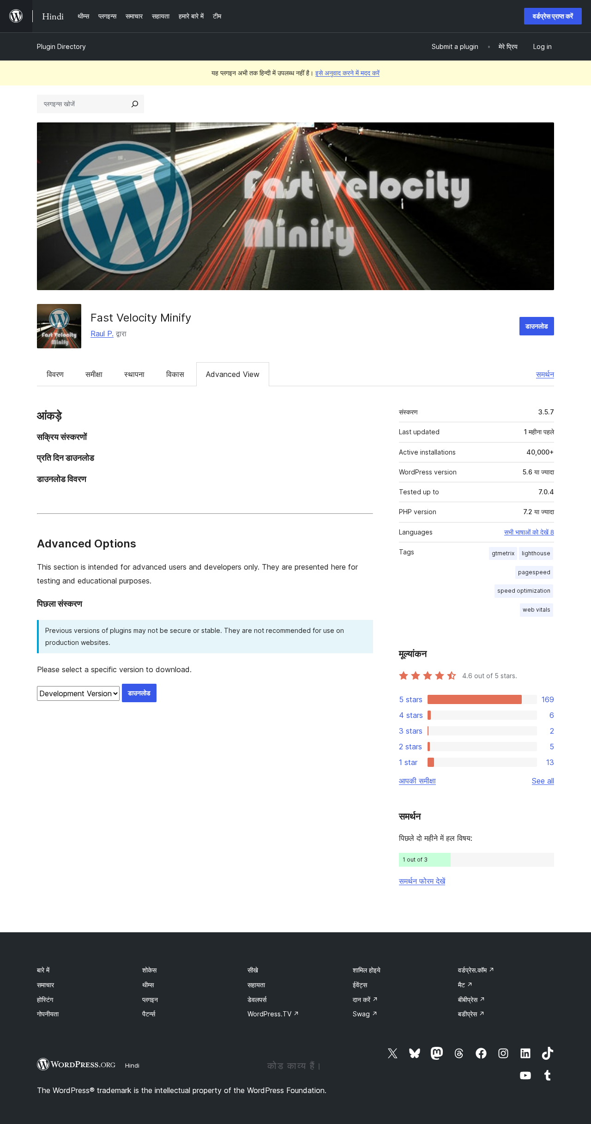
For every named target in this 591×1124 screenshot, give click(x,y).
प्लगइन (150, 999)
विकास (175, 374)
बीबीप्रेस (471, 999)
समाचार (45, 985)
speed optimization (523, 590)
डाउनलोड (536, 326)
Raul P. (102, 333)
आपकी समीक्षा (417, 780)
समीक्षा (94, 374)
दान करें (365, 999)
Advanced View (232, 374)
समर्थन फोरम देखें (422, 881)
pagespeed (534, 572)
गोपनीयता (48, 1014)
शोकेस (149, 970)
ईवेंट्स (360, 985)
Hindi (132, 1065)
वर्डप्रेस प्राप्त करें (553, 16)
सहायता (256, 985)
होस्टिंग (45, 999)
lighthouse (536, 553)
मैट (465, 985)
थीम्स (148, 985)
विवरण (55, 374)
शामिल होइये (366, 970)
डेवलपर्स (256, 999)
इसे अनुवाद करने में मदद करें (347, 73)
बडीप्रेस (471, 1014)
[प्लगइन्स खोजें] (135, 104)
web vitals (536, 609)
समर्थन (545, 374)
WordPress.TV (273, 1014)
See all (543, 780)
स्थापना (134, 374)
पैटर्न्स (148, 1014)
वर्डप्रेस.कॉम (476, 970)
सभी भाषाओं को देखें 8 (529, 532)
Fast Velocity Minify (140, 317)
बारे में (43, 970)
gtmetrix (503, 553)
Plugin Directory (61, 46)
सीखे (252, 970)
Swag (365, 1014)
